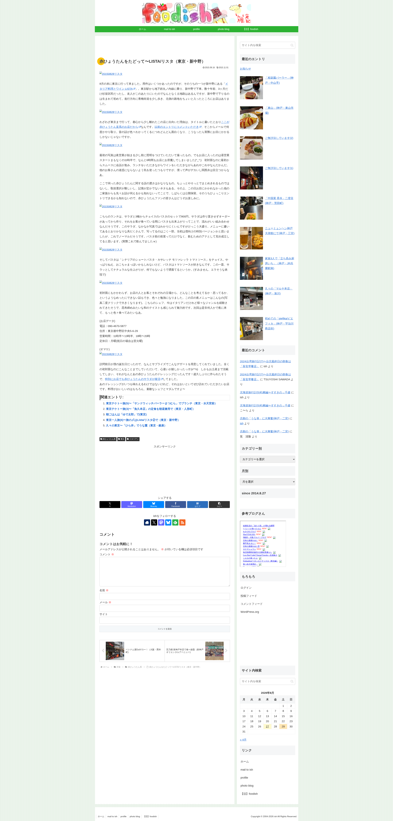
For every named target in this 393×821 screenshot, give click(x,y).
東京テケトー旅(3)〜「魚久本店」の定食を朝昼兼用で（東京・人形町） (150, 408)
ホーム (245, 761)
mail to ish (247, 769)
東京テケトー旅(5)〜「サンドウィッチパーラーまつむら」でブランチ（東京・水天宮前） (161, 403)
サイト (103, 614)
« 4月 (243, 739)
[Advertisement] (164, 48)
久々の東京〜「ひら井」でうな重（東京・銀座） (136, 425)
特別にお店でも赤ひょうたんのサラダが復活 (132, 379)
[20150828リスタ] (164, 73)
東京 (122, 439)
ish (241, 423)
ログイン (246, 587)
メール (105, 602)
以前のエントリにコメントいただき (177, 126)
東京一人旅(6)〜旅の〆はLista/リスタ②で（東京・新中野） (143, 419)
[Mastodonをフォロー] (161, 522)
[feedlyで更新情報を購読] (175, 522)
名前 (104, 590)
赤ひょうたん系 (109, 439)
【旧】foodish (249, 793)
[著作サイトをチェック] (147, 522)
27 (267, 726)
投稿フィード (249, 595)
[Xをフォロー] (154, 522)
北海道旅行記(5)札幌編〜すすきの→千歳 (265, 392)
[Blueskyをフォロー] (168, 522)
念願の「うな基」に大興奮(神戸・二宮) (264, 418)
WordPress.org (250, 611)
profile (244, 777)
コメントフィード (252, 603)
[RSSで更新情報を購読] (182, 522)
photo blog (247, 785)
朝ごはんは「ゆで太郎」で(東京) (126, 414)
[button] (219, 504)
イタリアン (134, 439)
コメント (106, 554)
